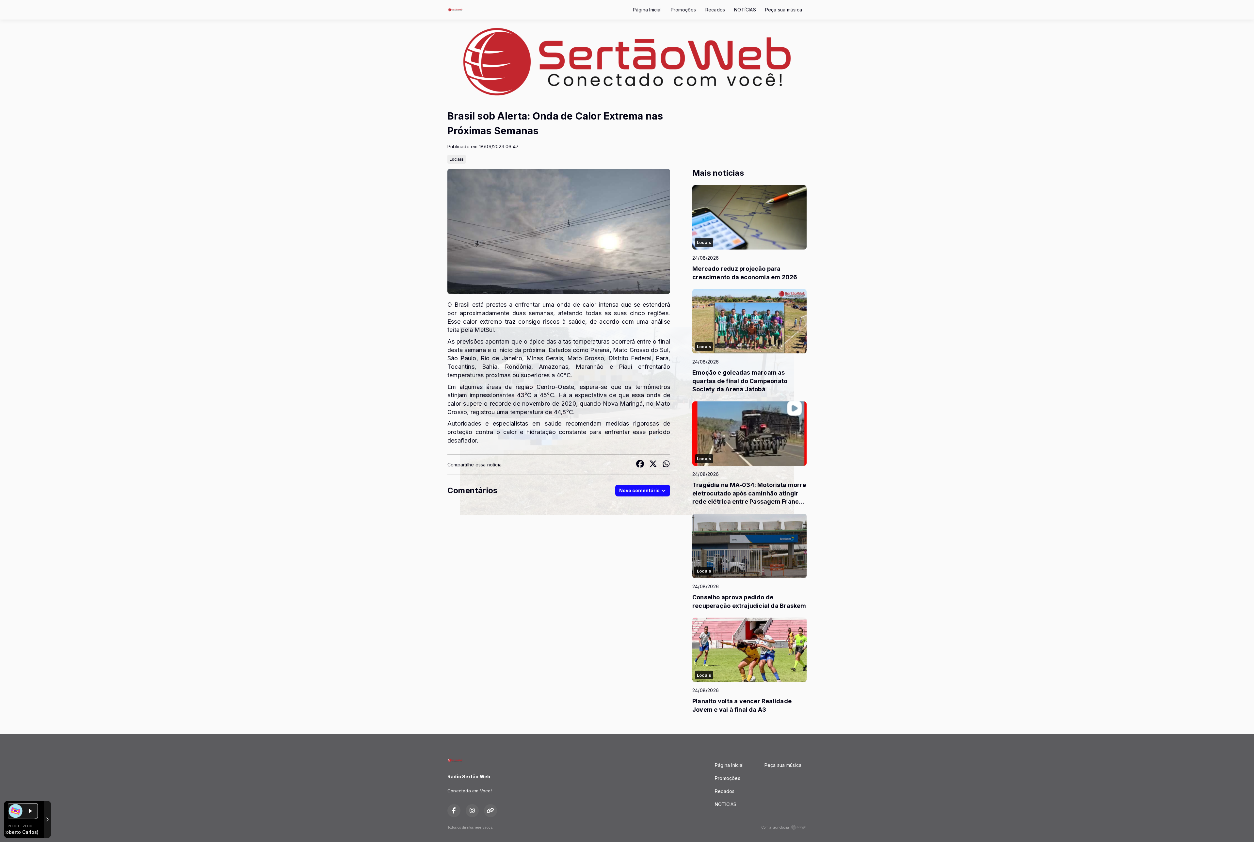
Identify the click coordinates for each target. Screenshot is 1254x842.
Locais (456, 159)
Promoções (683, 9)
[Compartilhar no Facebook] (640, 464)
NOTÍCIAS (745, 9)
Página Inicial (647, 9)
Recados (715, 9)
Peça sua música (783, 9)
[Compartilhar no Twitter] (653, 464)
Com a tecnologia (775, 827)
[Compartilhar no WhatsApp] (666, 464)
